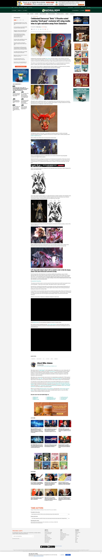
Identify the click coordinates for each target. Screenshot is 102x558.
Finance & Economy (51, 13)
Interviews (25, 7)
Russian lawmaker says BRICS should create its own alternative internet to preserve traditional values (64, 446)
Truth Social (77, 536)
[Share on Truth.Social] (43, 29)
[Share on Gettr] (45, 29)
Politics (31, 13)
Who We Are (46, 531)
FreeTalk (76, 538)
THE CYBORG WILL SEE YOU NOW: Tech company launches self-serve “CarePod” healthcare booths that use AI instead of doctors (37, 446)
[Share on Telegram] (39, 29)
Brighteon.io (77, 531)
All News (61, 532)
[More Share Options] (47, 29)
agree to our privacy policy (38, 555)
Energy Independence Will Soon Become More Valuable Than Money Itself (16, 101)
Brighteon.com (35, 397)
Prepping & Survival (60, 13)
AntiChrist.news (36, 322)
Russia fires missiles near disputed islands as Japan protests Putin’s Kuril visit (20, 43)
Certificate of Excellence (56, 378)
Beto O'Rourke (48, 58)
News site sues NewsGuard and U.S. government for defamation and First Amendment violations (51, 445)
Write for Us (46, 536)
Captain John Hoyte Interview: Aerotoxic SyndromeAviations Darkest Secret (24, 107)
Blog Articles (62, 538)
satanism (50, 31)
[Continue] (32, 536)
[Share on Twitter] (36, 29)
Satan (47, 31)
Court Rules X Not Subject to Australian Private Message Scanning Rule (20, 52)
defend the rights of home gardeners (46, 388)
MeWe (76, 539)
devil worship (39, 31)
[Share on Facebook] (34, 29)
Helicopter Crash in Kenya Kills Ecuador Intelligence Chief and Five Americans (20, 31)
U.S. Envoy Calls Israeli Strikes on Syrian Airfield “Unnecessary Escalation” (20, 40)
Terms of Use (47, 542)
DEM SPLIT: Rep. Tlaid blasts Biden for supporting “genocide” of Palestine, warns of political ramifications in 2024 (51, 484)
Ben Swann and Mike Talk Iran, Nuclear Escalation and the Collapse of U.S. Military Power (16, 94)
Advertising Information (48, 538)
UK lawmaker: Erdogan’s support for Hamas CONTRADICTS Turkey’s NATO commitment (37, 498)
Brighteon (16, 7)
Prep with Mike (21, 7)
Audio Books (30, 7)
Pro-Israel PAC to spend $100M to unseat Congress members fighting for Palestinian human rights (37, 483)
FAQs (85, 7)
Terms (37, 549)
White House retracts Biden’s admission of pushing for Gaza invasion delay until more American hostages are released (51, 499)
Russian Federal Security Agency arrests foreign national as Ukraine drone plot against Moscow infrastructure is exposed (19, 35)
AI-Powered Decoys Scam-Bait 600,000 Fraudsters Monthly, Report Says (20, 27)
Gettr (76, 537)
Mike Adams (38, 26)
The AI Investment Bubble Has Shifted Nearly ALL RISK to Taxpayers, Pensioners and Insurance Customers (25, 102)
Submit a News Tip (47, 539)
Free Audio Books (64, 398)
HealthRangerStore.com (51, 399)
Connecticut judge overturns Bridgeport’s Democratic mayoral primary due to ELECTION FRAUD (64, 483)
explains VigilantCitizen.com (36, 135)
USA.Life (76, 542)
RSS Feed (61, 539)
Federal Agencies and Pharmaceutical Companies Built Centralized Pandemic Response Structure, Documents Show (20, 48)
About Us (82, 7)
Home (12, 7)
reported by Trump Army (36, 281)
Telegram (76, 533)
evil (42, 31)
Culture (36, 13)
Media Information (47, 537)
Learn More (62, 554)
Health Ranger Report (17, 84)
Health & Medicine (43, 13)
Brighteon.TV (35, 398)
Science (67, 13)
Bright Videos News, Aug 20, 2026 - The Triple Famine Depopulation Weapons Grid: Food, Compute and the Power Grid (16, 108)
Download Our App (77, 7)
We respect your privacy (15, 538)
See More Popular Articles (21, 66)
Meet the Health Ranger (48, 532)
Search (89, 7)
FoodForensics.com (64, 397)
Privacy (34, 549)
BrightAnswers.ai (70, 7)
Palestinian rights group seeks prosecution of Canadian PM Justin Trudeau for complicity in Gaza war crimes (64, 430)
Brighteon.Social (77, 532)
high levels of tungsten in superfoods (63, 384)
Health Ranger (35, 16)
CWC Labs (40, 378)
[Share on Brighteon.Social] (32, 29)
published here (42, 551)
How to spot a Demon (52, 324)
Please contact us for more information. (37, 522)
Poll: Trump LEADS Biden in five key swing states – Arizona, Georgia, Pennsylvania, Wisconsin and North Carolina (64, 499)
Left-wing (44, 31)
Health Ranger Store (63, 533)
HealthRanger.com (50, 397)
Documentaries (63, 399)
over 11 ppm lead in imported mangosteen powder (47, 385)
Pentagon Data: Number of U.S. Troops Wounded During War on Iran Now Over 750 (20, 23)
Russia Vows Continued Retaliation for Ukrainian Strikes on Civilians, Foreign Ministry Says (20, 63)
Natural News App (62, 536)
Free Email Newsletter (48, 533)
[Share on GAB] (41, 29)
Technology (72, 13)
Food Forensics (52, 371)
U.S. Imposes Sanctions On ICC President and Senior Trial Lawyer (19, 59)
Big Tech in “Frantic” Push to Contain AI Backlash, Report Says (20, 55)
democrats (34, 31)
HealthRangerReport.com (51, 398)
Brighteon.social (36, 399)
